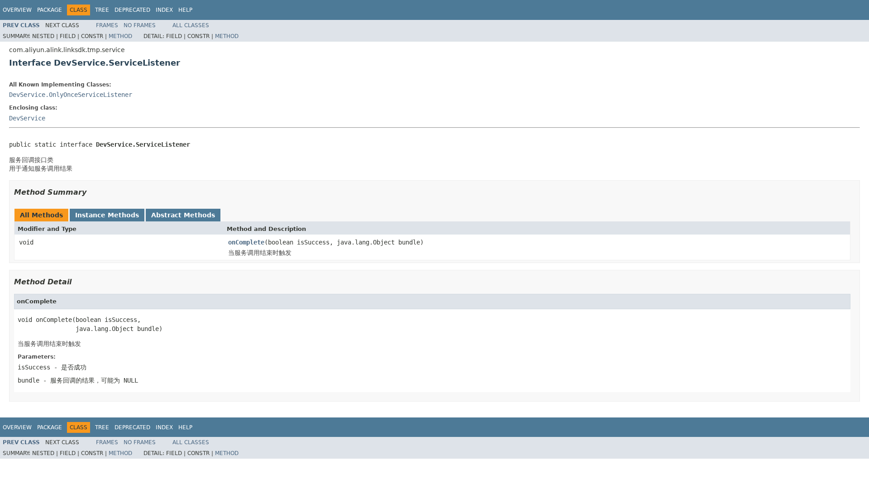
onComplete (246, 242)
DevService (27, 118)
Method (120, 36)
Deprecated (132, 10)
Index (164, 10)
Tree (102, 10)
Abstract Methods (183, 215)
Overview (17, 10)
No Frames (140, 25)
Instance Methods (107, 215)
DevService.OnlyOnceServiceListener (70, 94)
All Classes (190, 25)
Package (49, 10)
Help (185, 10)
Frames (107, 25)
